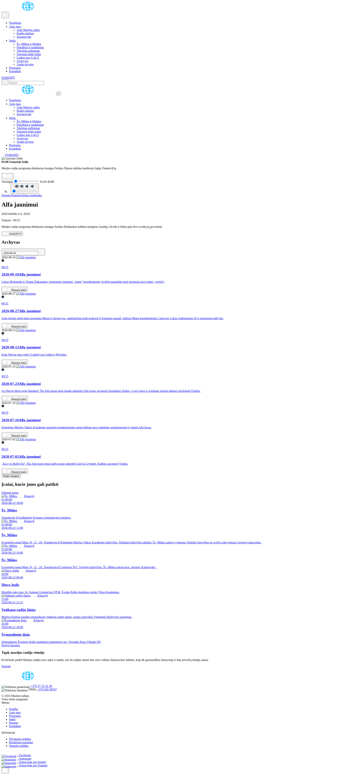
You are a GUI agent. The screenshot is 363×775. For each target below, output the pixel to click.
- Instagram (24, 758)
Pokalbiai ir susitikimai (30, 47)
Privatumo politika (20, 739)
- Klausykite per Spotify (31, 762)
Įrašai (12, 40)
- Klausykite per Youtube (32, 765)
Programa (15, 67)
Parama (13, 722)
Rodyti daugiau (11, 476)
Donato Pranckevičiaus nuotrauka (22, 195)
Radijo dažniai (25, 33)
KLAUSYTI (15, 233)
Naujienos (15, 22)
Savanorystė (24, 36)
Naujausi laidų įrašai (29, 54)
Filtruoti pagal (10, 492)
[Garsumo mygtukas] (25, 188)
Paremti (6, 666)
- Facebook (24, 755)
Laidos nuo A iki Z (28, 57)
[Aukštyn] (5, 770)
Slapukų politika (19, 745)
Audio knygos (25, 64)
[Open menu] (5, 15)
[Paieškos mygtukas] (5, 82)
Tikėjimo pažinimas (28, 50)
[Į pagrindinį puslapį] (29, 93)
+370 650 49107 (47, 689)
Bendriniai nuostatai (21, 742)
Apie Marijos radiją (28, 30)
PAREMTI (8, 77)
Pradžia (13, 709)
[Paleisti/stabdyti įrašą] (8, 176)
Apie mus (15, 26)
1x (5, 191)
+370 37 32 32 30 (41, 686)
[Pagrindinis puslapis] (29, 10)
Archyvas (22, 61)
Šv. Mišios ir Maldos (29, 44)
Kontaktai (15, 71)
